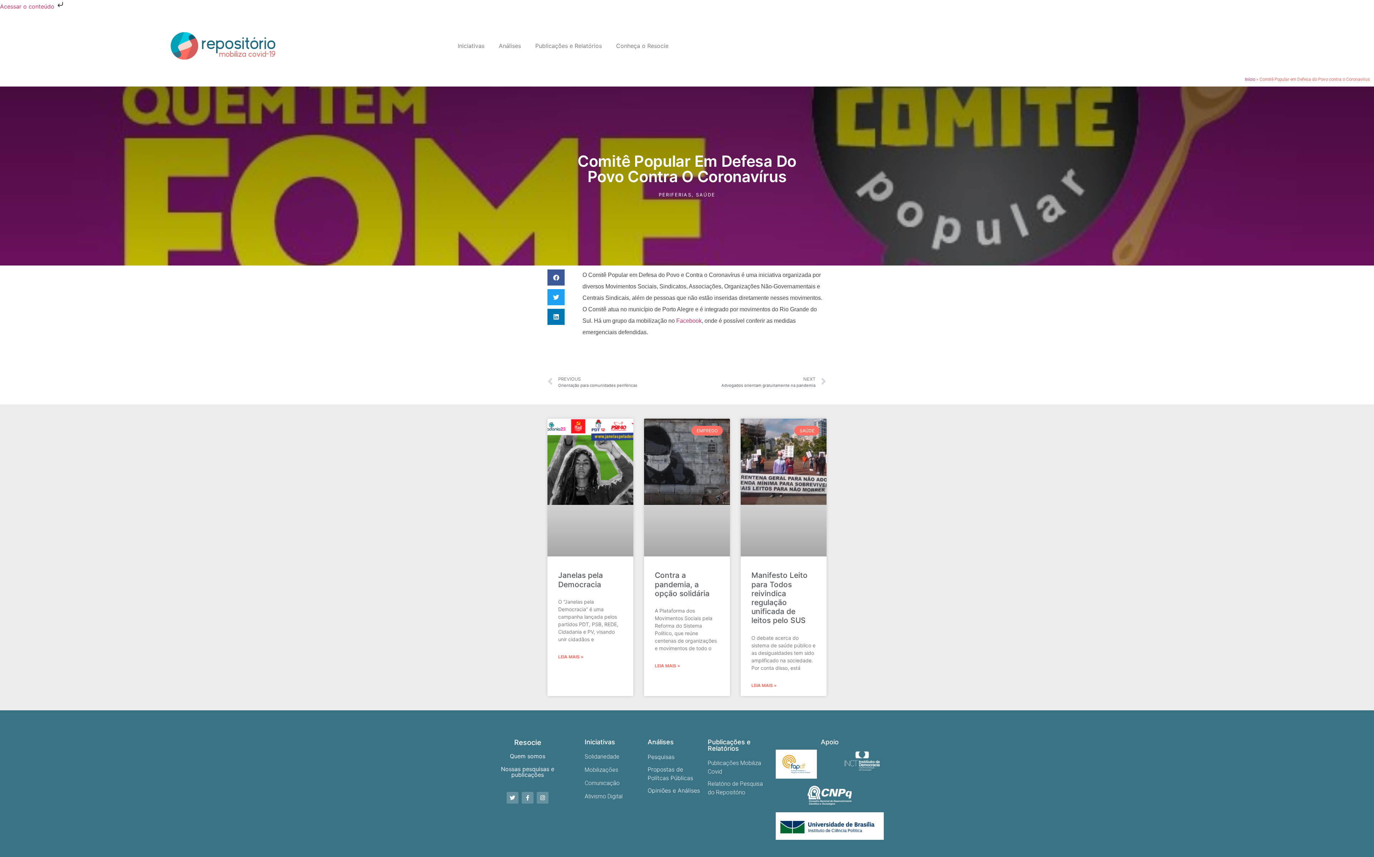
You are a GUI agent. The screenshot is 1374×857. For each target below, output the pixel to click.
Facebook (689, 321)
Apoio (830, 742)
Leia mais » (571, 656)
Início (1250, 79)
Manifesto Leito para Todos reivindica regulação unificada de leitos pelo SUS (779, 598)
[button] (556, 277)
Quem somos (527, 756)
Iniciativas (471, 45)
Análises (510, 45)
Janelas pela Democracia (580, 580)
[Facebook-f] (527, 798)
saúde (706, 195)
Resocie (527, 742)
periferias (675, 195)
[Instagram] (543, 798)
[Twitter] (512, 798)
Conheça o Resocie (642, 45)
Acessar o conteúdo (28, 6)
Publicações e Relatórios (568, 45)
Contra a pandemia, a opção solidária (682, 584)
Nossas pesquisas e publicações (527, 771)
